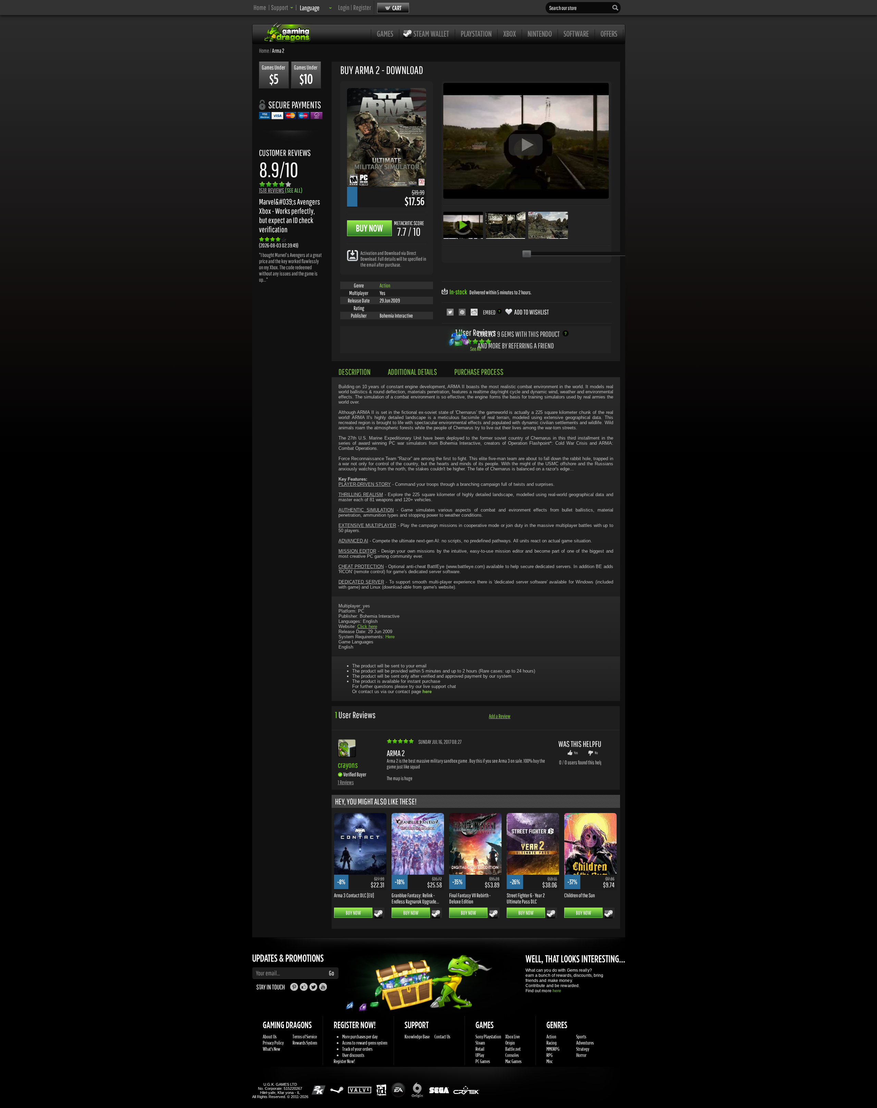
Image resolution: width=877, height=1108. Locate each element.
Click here (367, 626)
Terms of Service (305, 1036)
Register (362, 7)
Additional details (412, 372)
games (385, 33)
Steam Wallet (431, 33)
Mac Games (513, 1061)
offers (609, 33)
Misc (549, 1061)
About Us (269, 1036)
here (557, 990)
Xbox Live (512, 1036)
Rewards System (305, 1043)
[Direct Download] (352, 255)
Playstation (476, 33)
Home (260, 7)
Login (343, 7)
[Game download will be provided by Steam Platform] (378, 914)
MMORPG (552, 1049)
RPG (549, 1055)
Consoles (512, 1055)
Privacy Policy (273, 1043)
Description (354, 372)
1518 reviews (280, 190)
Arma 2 (278, 50)
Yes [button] (576, 753)
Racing (551, 1043)
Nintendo (540, 33)
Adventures (585, 1043)
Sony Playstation (488, 1036)
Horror (581, 1055)
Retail (479, 1049)
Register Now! (344, 1061)
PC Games (482, 1061)
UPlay (479, 1055)
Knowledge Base (417, 1036)
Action (385, 285)
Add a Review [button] (499, 716)
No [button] (596, 753)
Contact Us (442, 1036)
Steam (480, 1043)
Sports (581, 1036)
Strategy (582, 1049)
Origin (510, 1043)
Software (576, 33)
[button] (282, 7)
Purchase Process (479, 372)
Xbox (509, 33)
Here (390, 636)
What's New (271, 1049)
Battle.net (513, 1049)
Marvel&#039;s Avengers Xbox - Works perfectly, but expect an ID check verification (289, 215)
